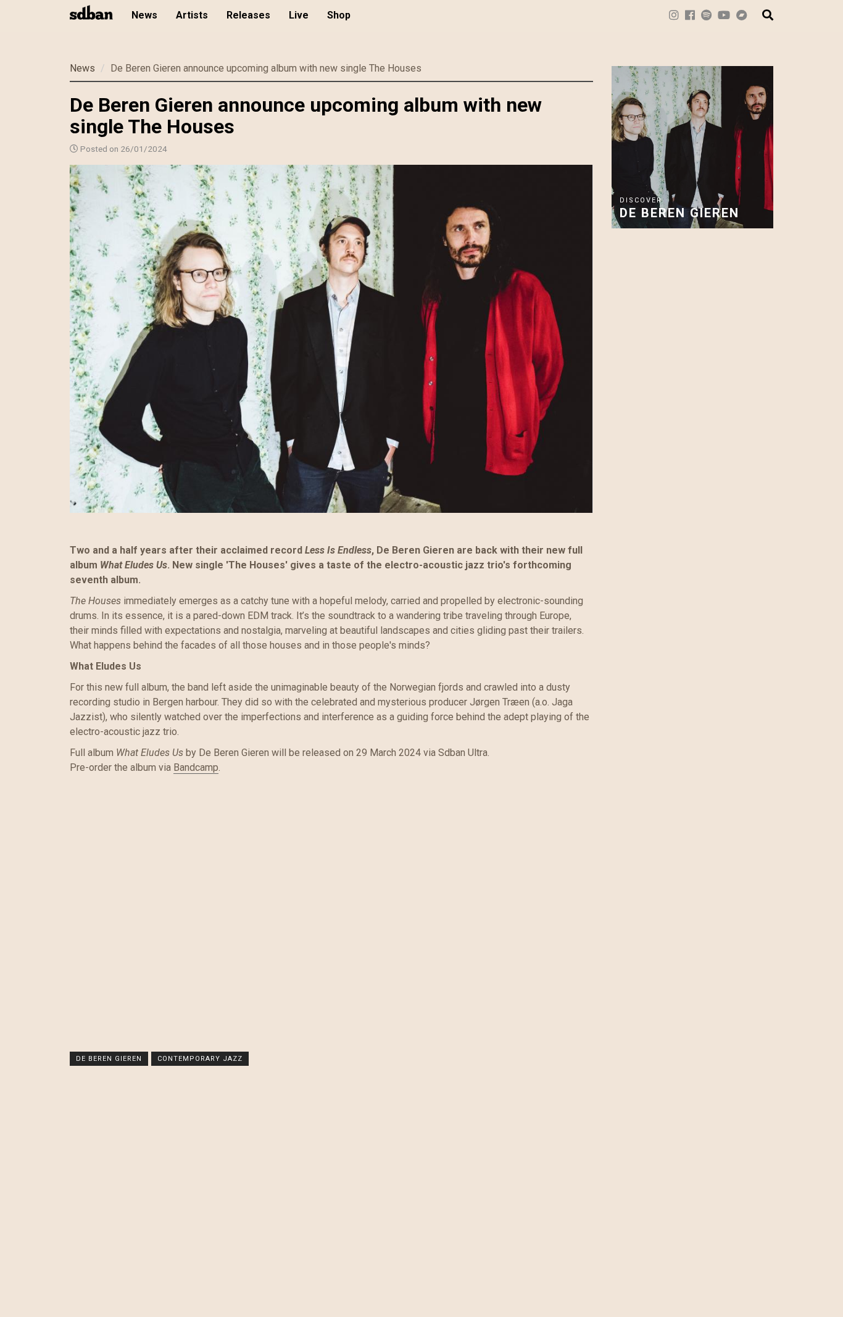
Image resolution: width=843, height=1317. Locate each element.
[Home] (96, 12)
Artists (192, 15)
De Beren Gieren (679, 213)
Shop (339, 15)
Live (299, 15)
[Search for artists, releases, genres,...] (761, 15)
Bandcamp (195, 767)
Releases (248, 15)
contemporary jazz (200, 1059)
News (144, 15)
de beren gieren (109, 1059)
